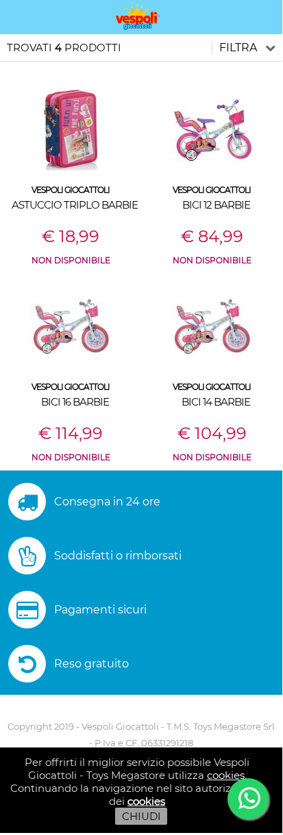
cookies (226, 775)
